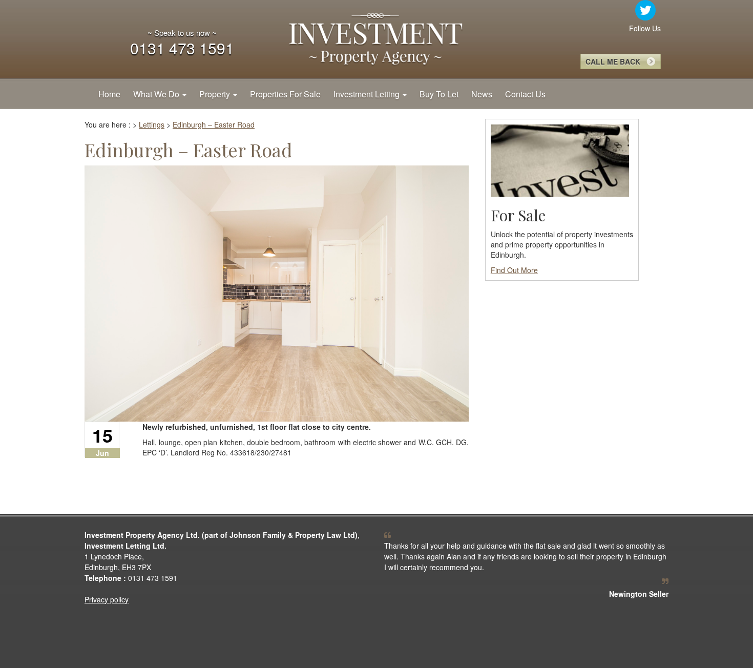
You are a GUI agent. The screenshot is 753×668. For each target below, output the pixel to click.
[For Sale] (560, 159)
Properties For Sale (285, 94)
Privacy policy (107, 599)
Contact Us (525, 94)
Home (109, 94)
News (481, 94)
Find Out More (514, 270)
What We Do (157, 94)
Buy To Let (439, 94)
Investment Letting (367, 94)
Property (215, 94)
